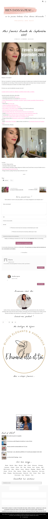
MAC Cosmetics (7, 469)
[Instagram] (9, 322)
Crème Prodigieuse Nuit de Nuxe (10, 105)
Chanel (29, 465)
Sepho (5, 473)
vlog (23, 475)
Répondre (40, 267)
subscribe (32, 238)
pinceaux (19, 471)
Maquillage (33, 469)
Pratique (24, 471)
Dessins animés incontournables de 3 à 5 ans (17, 446)
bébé (25, 465)
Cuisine (17, 467)
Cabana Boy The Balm (10, 121)
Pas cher (10, 471)
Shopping (9, 473)
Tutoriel (35, 473)
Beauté (7, 465)
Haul (25, 467)
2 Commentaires (24, 39)
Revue (29, 471)
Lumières (38, 467)
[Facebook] (3, 322)
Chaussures (35, 465)
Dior (21, 467)
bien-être (11, 465)
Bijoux (16, 465)
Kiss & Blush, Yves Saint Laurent (10, 108)
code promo (7, 467)
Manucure (27, 469)
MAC (43, 467)
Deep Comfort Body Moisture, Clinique (11, 106)
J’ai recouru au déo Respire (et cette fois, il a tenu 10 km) (19, 441)
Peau (15, 471)
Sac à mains (42, 471)
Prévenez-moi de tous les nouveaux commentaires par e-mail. (24, 227)
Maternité (38, 469)
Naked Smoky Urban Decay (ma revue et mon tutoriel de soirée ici (21, 113)
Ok (20, 517)
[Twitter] (6, 322)
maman (22, 469)
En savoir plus (25, 517)
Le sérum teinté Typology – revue (14, 457)
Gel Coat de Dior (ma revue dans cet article (12, 110)
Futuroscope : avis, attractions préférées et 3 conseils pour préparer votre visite (24, 451)
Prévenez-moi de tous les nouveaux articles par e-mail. (24, 231)
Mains (13, 469)
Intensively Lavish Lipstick (18, 118)
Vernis (39, 473)
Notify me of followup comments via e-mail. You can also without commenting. (24, 238)
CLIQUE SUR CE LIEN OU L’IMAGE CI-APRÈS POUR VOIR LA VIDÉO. (18, 91)
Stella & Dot (26, 473)
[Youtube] (12, 322)
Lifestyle (29, 467)
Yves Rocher (23, 98)
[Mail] (15, 322)
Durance (17, 97)
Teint (31, 473)
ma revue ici (11, 103)
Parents (5, 471)
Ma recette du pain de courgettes (14, 435)
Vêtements (28, 475)
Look (34, 467)
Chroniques (41, 465)
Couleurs (12, 467)
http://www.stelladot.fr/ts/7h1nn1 (9, 169)
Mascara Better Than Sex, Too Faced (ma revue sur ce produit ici (17, 111)
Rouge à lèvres (35, 471)
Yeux (32, 475)
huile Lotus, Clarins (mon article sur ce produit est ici (15, 116)
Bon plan (20, 465)
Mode (43, 469)
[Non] (46, 515)
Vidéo (44, 473)
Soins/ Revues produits (17, 473)
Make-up (17, 469)
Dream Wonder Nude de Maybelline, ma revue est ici (21, 115)
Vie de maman (17, 475)
